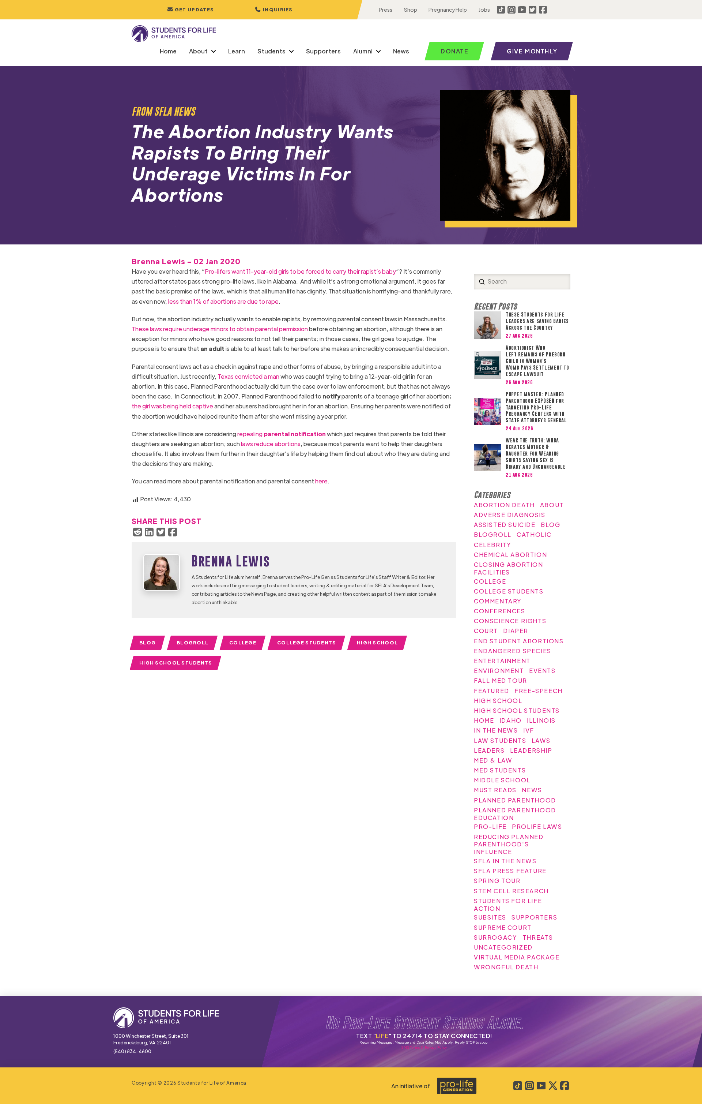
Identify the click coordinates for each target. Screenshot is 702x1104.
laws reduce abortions (271, 444)
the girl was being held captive (172, 406)
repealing (281, 434)
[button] (274, 10)
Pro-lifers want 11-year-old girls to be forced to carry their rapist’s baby (300, 271)
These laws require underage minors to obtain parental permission (220, 329)
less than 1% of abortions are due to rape (223, 301)
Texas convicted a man (248, 376)
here (321, 481)
